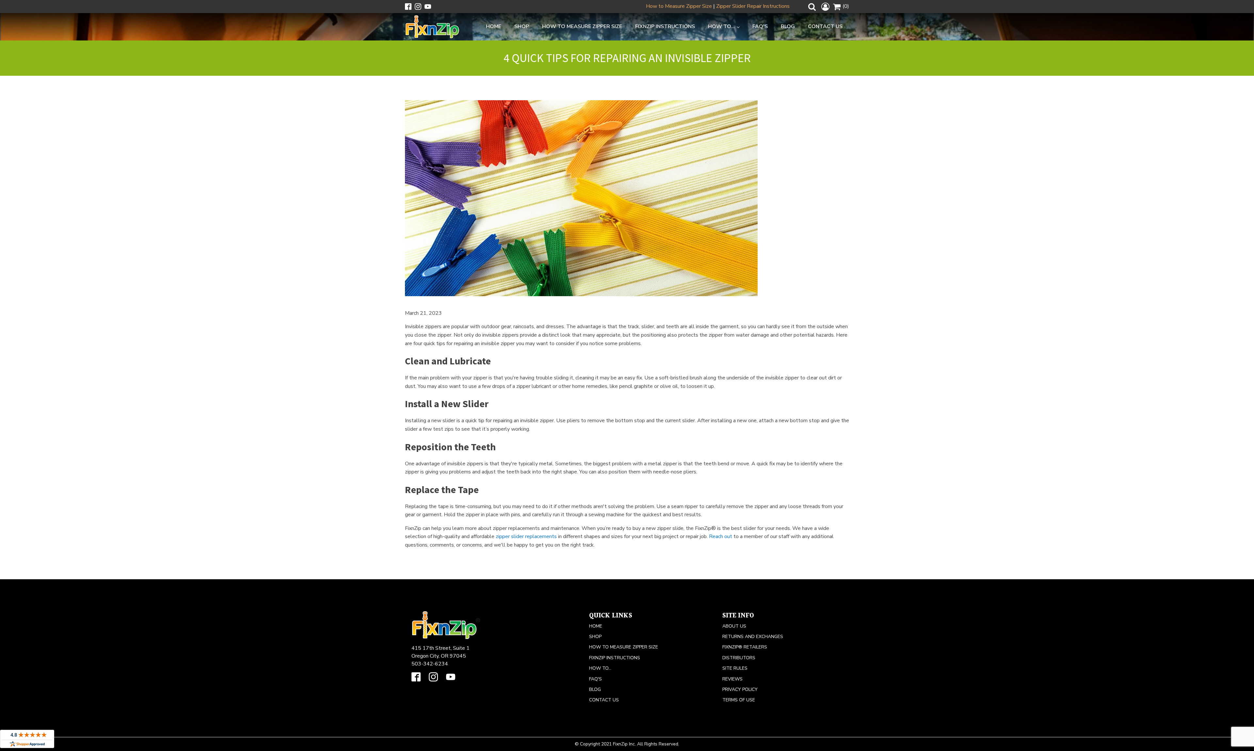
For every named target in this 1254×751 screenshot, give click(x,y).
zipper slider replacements (526, 536)
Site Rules (735, 668)
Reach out (720, 536)
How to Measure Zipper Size (679, 6)
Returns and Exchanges (752, 636)
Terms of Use (738, 700)
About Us (734, 626)
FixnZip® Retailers (744, 647)
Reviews (732, 679)
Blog (788, 26)
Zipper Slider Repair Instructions (753, 6)
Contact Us (825, 26)
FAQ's (760, 26)
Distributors (738, 658)
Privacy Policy (740, 689)
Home (493, 26)
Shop (521, 26)
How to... (721, 26)
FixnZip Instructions (665, 26)
